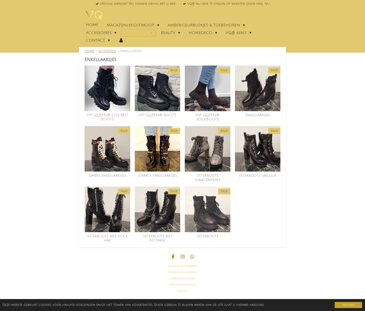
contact (182, 290)
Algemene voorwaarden (182, 265)
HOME (89, 51)
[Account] (121, 40)
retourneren (188, 272)
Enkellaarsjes (131, 51)
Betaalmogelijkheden (182, 278)
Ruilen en (174, 272)
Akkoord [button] (348, 305)
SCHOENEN (107, 51)
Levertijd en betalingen (182, 284)
